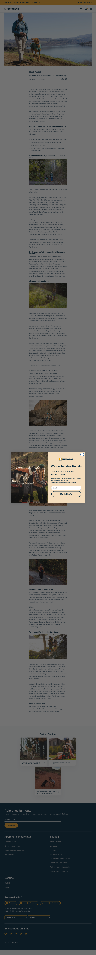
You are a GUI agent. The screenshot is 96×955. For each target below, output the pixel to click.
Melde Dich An (66, 494)
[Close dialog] (82, 454)
